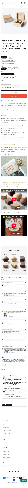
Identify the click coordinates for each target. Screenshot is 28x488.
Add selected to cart (6, 404)
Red (9, 68)
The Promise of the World (8, 77)
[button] (2, 2)
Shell (10, 57)
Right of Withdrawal (7, 466)
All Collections (6, 427)
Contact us (5, 442)
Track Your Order (6, 433)
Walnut (15, 68)
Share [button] (3, 369)
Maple (3, 68)
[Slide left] (11, 36)
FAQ (3, 436)
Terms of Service (6, 457)
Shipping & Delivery (7, 430)
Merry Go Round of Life (7, 74)
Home (4, 424)
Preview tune (24, 480)
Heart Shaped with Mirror (8, 60)
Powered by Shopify (17, 482)
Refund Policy (6, 451)
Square (4, 57)
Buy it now (14, 96)
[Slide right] (16, 36)
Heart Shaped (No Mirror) (9, 64)
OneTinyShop (11, 482)
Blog (4, 439)
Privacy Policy (6, 454)
